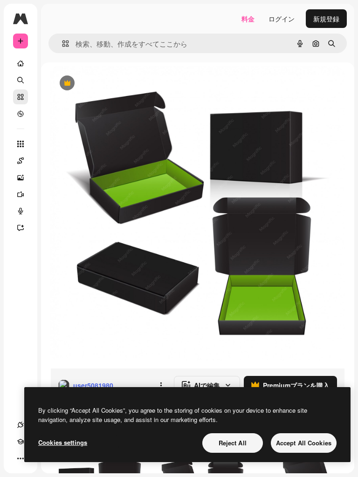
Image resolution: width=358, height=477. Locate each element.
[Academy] (20, 441)
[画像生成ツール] (20, 177)
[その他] (20, 458)
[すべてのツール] (20, 143)
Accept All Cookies (303, 442)
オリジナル (114, 84)
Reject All (233, 442)
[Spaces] (20, 160)
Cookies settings (62, 442)
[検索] (20, 80)
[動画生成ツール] (20, 194)
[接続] (20, 424)
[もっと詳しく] (20, 113)
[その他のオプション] (160, 385)
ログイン (281, 18)
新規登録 (326, 18)
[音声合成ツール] (20, 211)
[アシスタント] (20, 227)
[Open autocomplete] (62, 43)
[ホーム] (20, 63)
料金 (248, 18)
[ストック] (20, 96)
